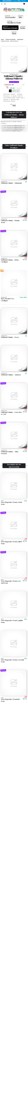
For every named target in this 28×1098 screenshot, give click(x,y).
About (3, 7)
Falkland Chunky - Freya (10, 337)
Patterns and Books (10, 39)
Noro (2, 500)
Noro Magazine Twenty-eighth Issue (12, 621)
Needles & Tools (14, 22)
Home (2, 39)
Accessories (10, 17)
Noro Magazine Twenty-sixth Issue (11, 503)
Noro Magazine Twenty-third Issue (11, 543)
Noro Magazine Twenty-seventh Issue (12, 661)
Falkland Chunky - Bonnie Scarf (10, 221)
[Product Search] (5, 4)
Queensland (20, 39)
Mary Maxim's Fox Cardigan (7, 300)
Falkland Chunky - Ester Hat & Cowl (11, 413)
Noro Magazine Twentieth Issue (10, 700)
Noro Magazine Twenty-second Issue (11, 582)
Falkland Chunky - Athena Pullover (9, 41)
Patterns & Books (10, 28)
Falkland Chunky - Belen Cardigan (10, 261)
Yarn (14, 33)
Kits (20, 17)
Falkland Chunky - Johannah (11, 183)
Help (8, 7)
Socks (22, 28)
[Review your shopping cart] (25, 4)
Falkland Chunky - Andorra (11, 375)
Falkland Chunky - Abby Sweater (9, 453)
